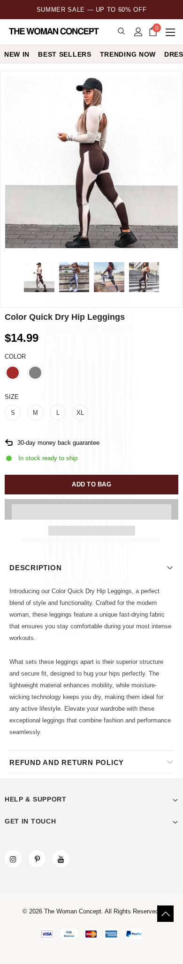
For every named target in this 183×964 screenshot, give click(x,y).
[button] (91, 509)
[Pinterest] (37, 858)
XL (80, 412)
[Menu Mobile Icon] (171, 31)
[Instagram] (13, 858)
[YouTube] (61, 858)
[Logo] (55, 31)
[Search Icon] (121, 31)
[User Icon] (138, 32)
